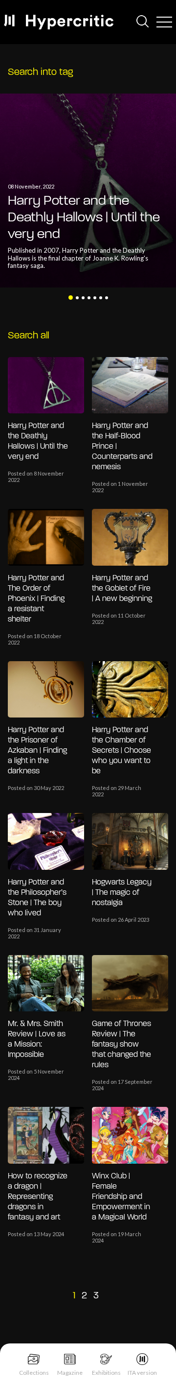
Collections (34, 1372)
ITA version (142, 1372)
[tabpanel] (88, 190)
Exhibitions (106, 1372)
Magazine (70, 1372)
